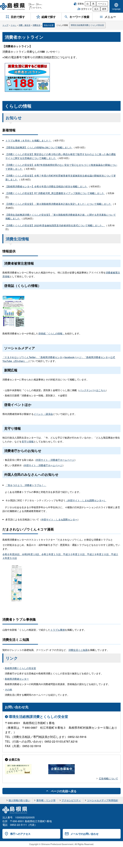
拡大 (96, 8)
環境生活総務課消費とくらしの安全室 (87, 25)
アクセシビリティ (71, 800)
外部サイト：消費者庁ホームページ (55, 460)
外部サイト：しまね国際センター (59, 519)
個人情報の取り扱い (19, 800)
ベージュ (102, 3)
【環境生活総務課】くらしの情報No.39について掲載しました (38, 147)
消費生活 (36, 25)
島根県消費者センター (17, 679)
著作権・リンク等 (46, 800)
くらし (13, 25)
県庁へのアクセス (20, 834)
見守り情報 (28, 441)
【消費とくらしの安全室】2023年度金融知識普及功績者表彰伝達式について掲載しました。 (55, 225)
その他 (8, 689)
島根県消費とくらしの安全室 (20, 668)
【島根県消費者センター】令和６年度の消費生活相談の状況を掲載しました (46, 186)
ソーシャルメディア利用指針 (102, 800)
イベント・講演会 (43, 414)
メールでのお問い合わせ (84, 834)
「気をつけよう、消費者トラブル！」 (25, 485)
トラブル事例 (57, 629)
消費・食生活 (24, 25)
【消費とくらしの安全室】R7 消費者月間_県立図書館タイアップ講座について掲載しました (55, 193)
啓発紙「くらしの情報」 (51, 333)
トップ (5, 25)
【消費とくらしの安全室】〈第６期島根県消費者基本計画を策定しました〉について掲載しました (58, 204)
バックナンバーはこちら (92, 390)
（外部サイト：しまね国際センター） (85, 500)
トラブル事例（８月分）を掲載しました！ (28, 140)
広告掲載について (108, 778)
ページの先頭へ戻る (63, 791)
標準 (104, 8)
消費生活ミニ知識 (78, 650)
